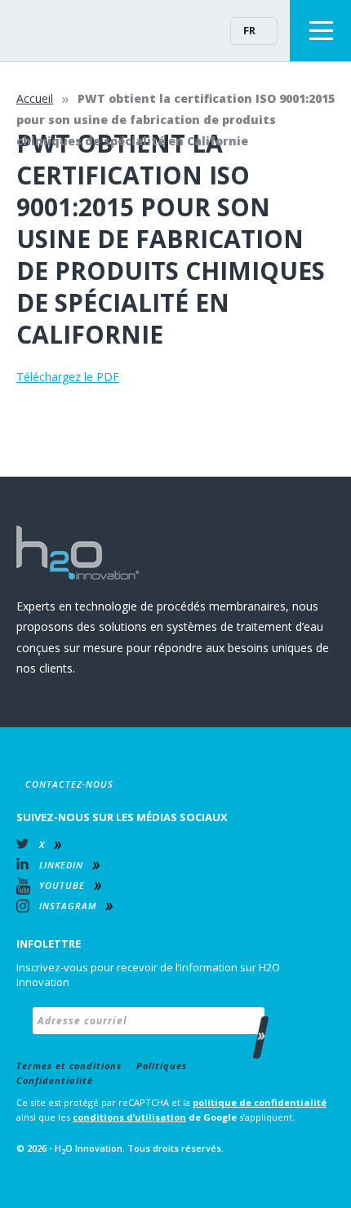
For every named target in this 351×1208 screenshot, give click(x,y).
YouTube (62, 885)
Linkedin (61, 865)
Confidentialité (54, 1080)
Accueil (34, 98)
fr (249, 30)
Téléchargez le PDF (67, 376)
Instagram (67, 905)
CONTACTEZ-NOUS (69, 784)
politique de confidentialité (260, 1102)
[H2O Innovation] (65, 30)
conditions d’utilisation (129, 1117)
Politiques (161, 1065)
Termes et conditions (69, 1065)
